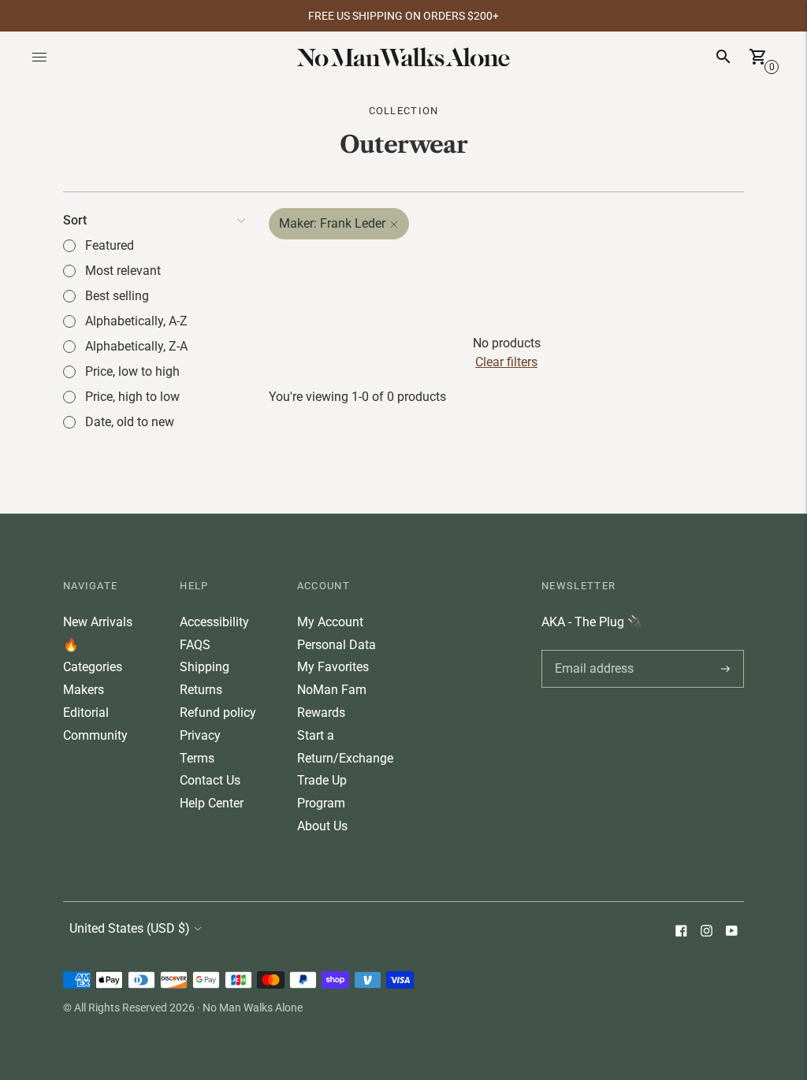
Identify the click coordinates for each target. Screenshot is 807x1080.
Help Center (212, 803)
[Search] (723, 56)
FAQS (195, 644)
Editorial (86, 712)
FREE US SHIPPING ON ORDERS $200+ (403, 15)
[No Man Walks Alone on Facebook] (680, 932)
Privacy (200, 735)
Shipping (204, 666)
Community (95, 735)
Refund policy (218, 712)
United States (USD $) (129, 928)
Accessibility (214, 621)
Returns (201, 689)
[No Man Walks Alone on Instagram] (706, 932)
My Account (330, 621)
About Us (322, 825)
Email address (591, 650)
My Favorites (333, 666)
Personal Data (336, 644)
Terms (197, 758)
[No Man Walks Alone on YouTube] (731, 932)
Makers (83, 689)
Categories (92, 666)
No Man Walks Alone (253, 1007)
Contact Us (210, 780)
